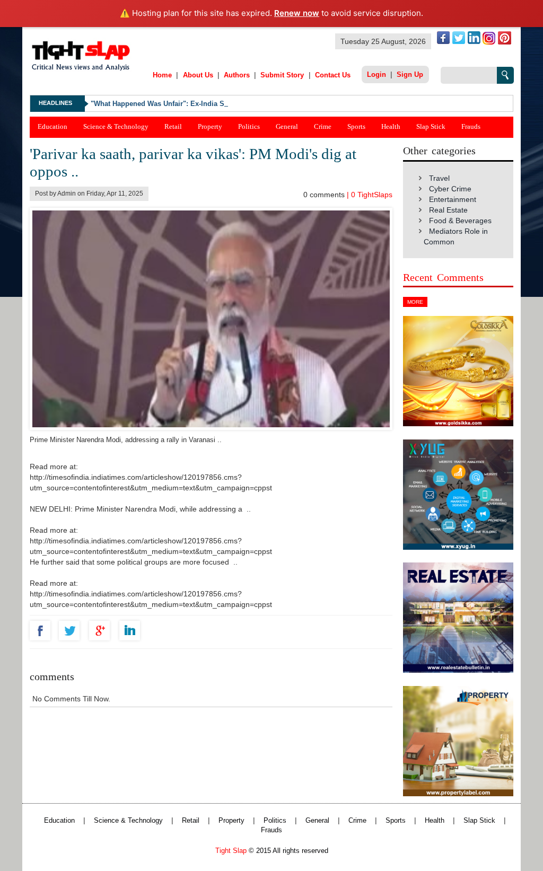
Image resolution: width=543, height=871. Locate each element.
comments (325, 194)
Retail (173, 126)
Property (210, 126)
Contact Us (333, 75)
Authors (237, 75)
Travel (439, 178)
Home (162, 75)
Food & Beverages (460, 220)
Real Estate (448, 210)
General (287, 126)
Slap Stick (430, 126)
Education (52, 126)
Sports (356, 126)
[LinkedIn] (132, 630)
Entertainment (452, 199)
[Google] (102, 630)
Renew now (296, 13)
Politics (249, 126)
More (415, 302)
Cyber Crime (450, 188)
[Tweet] (72, 630)
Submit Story (282, 75)
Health (390, 126)
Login (376, 74)
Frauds (470, 126)
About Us (198, 75)
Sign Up (410, 74)
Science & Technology (115, 126)
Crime (322, 126)
